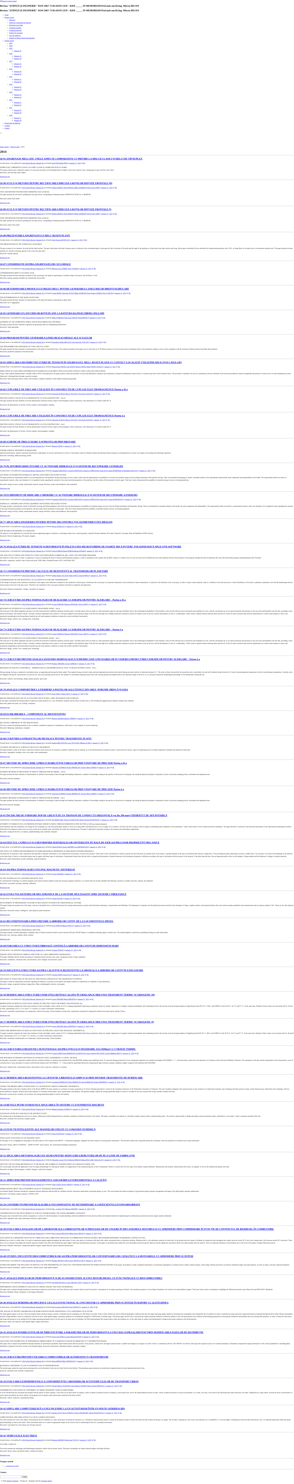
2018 (10, 54)
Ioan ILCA (67, 975)
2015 (10, 77)
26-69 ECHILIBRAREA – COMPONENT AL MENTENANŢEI (33, 714)
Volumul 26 (17, 90)
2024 (10, 46)
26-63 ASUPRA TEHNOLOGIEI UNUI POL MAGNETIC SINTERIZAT (37, 869)
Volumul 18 (17, 120)
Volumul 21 (17, 102)
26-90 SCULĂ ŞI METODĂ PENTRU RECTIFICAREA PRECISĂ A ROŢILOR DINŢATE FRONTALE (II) (56, 183)
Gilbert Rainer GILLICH (60, 576)
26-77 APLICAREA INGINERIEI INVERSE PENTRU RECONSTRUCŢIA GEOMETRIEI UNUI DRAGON (56, 522)
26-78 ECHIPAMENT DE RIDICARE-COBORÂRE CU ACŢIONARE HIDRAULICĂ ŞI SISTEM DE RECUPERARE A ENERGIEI (68, 495)
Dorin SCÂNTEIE (58, 1134)
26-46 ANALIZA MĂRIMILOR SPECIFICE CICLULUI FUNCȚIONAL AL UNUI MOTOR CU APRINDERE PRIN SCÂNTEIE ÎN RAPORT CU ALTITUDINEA (84, 1302)
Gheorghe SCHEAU (59, 394)
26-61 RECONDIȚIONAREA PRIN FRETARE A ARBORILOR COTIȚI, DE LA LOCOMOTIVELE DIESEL (57, 921)
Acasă (6, 15)
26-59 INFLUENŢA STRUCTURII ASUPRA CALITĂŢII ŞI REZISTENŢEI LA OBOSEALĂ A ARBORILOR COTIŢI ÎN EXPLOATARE (71, 970)
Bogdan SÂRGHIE (58, 664)
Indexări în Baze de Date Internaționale (22, 38)
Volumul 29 (17, 71)
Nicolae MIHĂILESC (73, 767)
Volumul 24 (17, 97)
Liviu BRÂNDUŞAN (81, 847)
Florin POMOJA (57, 551)
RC (84, 163)
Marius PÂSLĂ (67, 926)
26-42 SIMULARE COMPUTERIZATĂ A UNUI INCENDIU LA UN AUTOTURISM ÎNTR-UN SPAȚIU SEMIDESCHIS (62, 1408)
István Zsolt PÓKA (58, 1337)
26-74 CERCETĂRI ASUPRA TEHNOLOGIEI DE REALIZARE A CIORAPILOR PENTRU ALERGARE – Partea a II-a (63, 599)
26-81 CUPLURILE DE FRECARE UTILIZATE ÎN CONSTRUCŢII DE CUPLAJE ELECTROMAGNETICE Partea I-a (62, 415)
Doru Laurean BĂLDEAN (61, 1233)
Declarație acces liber (16, 25)
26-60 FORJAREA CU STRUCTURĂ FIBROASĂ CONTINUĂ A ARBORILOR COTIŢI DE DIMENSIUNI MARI (59, 945)
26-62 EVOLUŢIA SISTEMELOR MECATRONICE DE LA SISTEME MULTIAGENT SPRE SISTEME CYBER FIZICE (63, 894)
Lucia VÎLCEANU (73, 743)
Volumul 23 (17, 95)
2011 (10, 108)
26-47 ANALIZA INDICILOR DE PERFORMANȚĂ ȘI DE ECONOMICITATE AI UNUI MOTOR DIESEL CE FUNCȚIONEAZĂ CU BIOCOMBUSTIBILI (81, 1278)
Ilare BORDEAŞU (69, 1053)
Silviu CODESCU (68, 1413)
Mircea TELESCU (72, 394)
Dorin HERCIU (69, 188)
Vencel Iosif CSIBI (93, 188)
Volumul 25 (17, 87)
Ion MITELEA (81, 1053)
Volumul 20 (17, 113)
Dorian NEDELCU (58, 526)
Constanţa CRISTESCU (60, 471)
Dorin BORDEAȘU (75, 1082)
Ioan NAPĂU (71, 367)
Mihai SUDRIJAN (80, 188)
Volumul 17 (17, 118)
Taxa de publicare (15, 35)
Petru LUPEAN (107, 293)
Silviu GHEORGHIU (82, 1413)
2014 (10, 84)
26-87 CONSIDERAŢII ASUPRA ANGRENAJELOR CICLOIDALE (35, 264)
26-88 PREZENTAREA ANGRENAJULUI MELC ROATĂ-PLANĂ (35, 235)
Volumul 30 (17, 74)
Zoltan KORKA (83, 576)
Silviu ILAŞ (98, 1160)
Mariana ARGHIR (58, 718)
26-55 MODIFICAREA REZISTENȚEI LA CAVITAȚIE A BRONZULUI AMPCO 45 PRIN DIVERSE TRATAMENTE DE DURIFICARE (71, 1077)
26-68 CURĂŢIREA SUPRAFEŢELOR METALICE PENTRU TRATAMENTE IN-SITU (46, 738)
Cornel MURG (57, 293)
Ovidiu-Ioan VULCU (71, 1440)
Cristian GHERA (57, 1053)
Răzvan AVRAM (79, 551)
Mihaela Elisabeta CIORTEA (61, 1109)
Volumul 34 (17, 59)
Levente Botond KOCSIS (73, 1337)
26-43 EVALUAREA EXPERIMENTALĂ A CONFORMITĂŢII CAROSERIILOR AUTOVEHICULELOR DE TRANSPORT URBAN (69, 1381)
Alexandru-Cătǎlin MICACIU (62, 342)
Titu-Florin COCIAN (85, 394)
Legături (7, 126)
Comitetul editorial (15, 30)
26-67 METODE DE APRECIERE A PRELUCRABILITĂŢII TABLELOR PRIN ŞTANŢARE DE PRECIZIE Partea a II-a (63, 763)
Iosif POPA (56, 163)
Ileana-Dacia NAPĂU (59, 367)
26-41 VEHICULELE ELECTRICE (18, 1435)
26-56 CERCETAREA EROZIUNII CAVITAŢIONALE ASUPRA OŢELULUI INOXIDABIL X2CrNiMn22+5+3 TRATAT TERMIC (68, 1049)
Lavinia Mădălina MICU (113, 1053)
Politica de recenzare (16, 33)
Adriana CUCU (57, 1413)
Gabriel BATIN (57, 847)
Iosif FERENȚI (75, 1307)
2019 (10, 48)
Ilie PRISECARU (58, 820)
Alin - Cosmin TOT (58, 1209)
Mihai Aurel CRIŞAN (77, 1233)
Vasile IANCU (73, 576)
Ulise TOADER (73, 269)
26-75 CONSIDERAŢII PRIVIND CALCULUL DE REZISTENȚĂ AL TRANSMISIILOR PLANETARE (54, 571)
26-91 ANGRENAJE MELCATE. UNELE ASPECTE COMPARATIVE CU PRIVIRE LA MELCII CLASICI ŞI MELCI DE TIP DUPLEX (71, 158)
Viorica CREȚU (83, 604)
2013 (10, 92)
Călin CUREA (57, 1184)
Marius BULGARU (87, 1160)
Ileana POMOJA (68, 551)
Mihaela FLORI (85, 743)
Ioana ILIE (104, 471)
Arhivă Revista (31, 163)
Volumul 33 (17, 56)
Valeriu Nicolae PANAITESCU (89, 820)
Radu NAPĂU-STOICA (95, 367)
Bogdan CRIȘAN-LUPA (60, 1261)
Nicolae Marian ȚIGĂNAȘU (61, 1386)
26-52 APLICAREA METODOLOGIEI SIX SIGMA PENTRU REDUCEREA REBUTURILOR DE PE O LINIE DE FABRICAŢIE (67, 1155)
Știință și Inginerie (12, 1481)
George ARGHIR (68, 847)
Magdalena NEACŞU (131, 471)
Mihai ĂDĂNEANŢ (69, 1361)
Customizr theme (46, 1481)
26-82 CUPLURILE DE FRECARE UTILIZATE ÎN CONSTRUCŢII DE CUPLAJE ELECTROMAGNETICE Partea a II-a (64, 389)
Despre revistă (9, 17)
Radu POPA (64, 163)
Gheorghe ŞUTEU (68, 293)
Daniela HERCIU (58, 188)
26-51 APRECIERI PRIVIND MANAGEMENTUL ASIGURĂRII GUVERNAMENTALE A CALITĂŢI (53, 1180)
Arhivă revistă (9, 41)
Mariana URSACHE (71, 604)
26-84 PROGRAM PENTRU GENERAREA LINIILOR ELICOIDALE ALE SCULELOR (46, 337)
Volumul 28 (17, 82)
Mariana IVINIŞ (57, 446)
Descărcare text (5, 177)
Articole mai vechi (12, 1466)
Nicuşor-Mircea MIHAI (89, 767)
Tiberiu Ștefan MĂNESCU (96, 1386)
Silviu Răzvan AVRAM (79, 1386)
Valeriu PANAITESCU (96, 1413)
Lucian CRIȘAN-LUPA (76, 1261)
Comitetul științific (15, 28)
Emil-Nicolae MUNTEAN (61, 240)
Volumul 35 (17, 51)
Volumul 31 (17, 64)
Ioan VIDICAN (57, 926)
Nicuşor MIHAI (67, 1184)
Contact (7, 128)
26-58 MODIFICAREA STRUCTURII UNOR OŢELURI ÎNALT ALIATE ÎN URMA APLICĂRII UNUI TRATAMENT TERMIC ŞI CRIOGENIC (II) (77, 994)
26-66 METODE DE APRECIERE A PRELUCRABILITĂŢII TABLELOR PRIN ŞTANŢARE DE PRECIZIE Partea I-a (62, 789)
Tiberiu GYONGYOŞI (71, 820)
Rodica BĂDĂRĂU (100, 1082)
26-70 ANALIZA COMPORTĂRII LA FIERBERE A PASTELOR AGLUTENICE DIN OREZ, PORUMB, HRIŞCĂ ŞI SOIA (64, 689)
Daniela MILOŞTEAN (59, 743)
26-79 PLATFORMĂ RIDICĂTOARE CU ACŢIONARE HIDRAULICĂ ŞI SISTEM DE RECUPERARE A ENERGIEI (61, 466)
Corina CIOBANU (58, 604)
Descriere (12, 20)
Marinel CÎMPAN (70, 718)
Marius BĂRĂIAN (70, 999)
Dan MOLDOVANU (59, 1283)
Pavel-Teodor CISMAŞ (94, 293)
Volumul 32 (17, 66)
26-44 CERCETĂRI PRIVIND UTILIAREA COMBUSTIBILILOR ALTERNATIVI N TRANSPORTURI (54, 1357)
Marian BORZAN (75, 1160)
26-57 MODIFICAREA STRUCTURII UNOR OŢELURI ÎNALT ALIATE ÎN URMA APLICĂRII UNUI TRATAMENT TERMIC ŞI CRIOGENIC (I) (77, 1022)
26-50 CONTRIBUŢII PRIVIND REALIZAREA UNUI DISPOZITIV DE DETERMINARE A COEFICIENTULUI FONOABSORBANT (70, 1204)
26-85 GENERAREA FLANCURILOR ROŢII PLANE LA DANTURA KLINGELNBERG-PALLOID (52, 313)
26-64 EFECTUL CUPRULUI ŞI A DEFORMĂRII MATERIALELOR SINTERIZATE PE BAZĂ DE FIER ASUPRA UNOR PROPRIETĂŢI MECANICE (79, 842)
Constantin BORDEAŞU (60, 1082)
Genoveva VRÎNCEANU (91, 471)
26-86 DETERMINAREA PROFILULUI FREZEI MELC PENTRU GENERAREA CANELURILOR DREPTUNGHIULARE (64, 288)
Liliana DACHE (57, 898)
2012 (10, 100)
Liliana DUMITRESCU (116, 471)
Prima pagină (4, 147)
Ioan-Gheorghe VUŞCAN (80, 342)
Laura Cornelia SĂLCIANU (95, 1053)
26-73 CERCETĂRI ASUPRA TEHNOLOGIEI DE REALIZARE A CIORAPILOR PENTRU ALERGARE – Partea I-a (61, 629)
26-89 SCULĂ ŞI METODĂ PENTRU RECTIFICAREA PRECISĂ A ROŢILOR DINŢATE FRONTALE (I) (55, 209)
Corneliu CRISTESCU (75, 471)
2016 (10, 69)
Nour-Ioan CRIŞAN (71, 318)
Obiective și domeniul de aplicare (20, 23)
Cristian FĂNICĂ (58, 950)
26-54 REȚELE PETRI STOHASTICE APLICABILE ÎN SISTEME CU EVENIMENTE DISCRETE (52, 1104)
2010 (10, 115)
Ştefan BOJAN (83, 318)
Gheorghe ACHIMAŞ (59, 767)
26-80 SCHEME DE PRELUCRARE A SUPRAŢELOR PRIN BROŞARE (38, 441)
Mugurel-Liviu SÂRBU (60, 269)
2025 (10, 43)
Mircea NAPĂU (81, 367)
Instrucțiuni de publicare (12, 123)
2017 (10, 61)
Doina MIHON (57, 1361)
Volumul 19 (17, 110)
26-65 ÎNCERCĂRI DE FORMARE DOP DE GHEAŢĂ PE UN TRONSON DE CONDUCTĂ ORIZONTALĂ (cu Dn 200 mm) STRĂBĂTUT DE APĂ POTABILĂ (83, 815)
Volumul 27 (17, 79)
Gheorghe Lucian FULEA (60, 1160)
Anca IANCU (56, 694)
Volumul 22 (17, 105)
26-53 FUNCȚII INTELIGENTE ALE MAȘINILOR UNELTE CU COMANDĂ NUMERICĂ (48, 1129)
